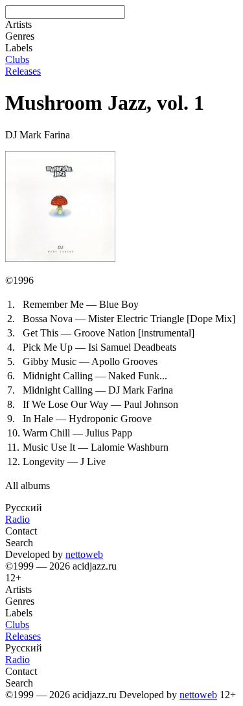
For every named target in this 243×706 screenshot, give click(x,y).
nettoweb (84, 554)
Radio (17, 519)
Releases (23, 71)
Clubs (17, 59)
